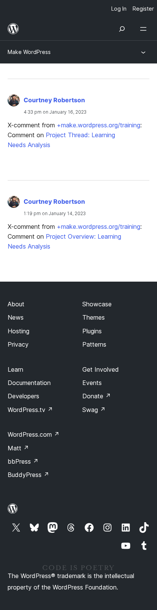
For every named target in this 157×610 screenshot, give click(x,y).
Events (92, 383)
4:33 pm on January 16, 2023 (55, 112)
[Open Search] (122, 28)
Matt (18, 448)
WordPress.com (33, 434)
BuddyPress (28, 474)
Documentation (29, 383)
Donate (96, 396)
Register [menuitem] (143, 8)
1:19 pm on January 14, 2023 (55, 213)
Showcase (97, 304)
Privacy (18, 344)
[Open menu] (145, 28)
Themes (93, 317)
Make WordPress (29, 52)
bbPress (23, 461)
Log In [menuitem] (119, 8)
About (16, 304)
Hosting (18, 331)
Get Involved (100, 369)
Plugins (92, 331)
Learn (15, 369)
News (16, 317)
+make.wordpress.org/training (98, 125)
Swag (94, 410)
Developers (23, 396)
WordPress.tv (30, 410)
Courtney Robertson (54, 100)
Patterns (94, 344)
